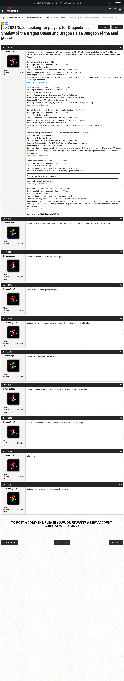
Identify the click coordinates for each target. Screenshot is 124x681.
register (79, 522)
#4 (121, 285)
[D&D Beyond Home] (10, 9)
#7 (121, 385)
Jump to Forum (62, 542)
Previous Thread (10, 542)
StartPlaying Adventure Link (37, 82)
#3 (121, 252)
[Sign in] (115, 9)
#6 (121, 352)
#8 (121, 418)
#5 (121, 318)
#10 (120, 484)
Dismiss (118, 3)
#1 (121, 47)
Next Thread (115, 542)
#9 (121, 451)
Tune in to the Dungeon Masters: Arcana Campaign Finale (56, 3)
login (61, 522)
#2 (121, 219)
